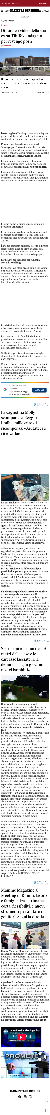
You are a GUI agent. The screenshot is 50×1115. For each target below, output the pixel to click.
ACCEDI (45, 11)
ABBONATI (43, 4)
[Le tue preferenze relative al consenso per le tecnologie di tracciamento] (45, 1110)
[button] (25, 1064)
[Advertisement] (21, 114)
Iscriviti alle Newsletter (11, 4)
